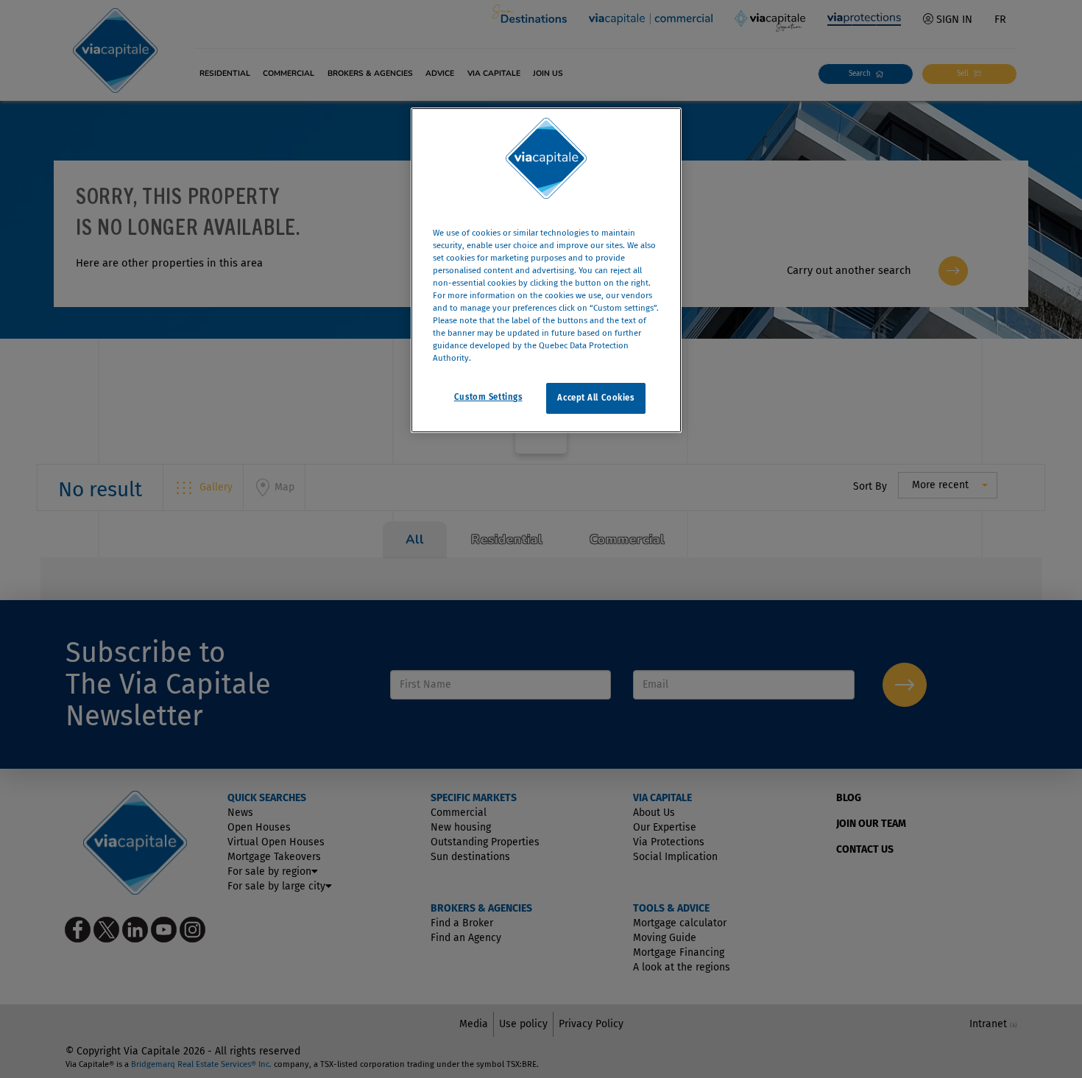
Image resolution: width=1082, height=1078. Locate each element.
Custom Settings (488, 397)
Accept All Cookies (595, 398)
